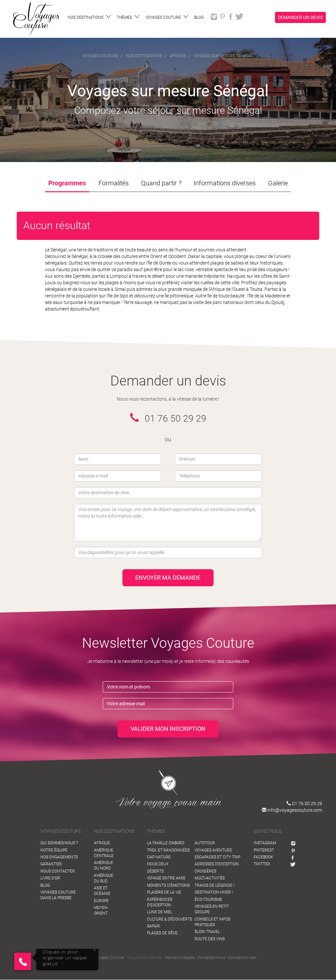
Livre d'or (50, 878)
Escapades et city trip (217, 857)
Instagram (265, 843)
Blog (45, 885)
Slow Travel (207, 931)
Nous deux (157, 864)
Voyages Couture (109, 957)
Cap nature (159, 857)
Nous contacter (57, 871)
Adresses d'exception (217, 864)
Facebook (263, 857)
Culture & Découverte (169, 919)
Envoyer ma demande (167, 577)
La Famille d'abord (165, 843)
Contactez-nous (211, 957)
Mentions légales (180, 957)
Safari (153, 926)
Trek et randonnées (168, 850)
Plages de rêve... (163, 933)
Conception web (242, 957)
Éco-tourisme (208, 899)
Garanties (51, 864)
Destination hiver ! (214, 892)
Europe (101, 900)
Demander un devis (300, 17)
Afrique (102, 843)
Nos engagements (59, 857)
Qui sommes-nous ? (59, 843)
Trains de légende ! (214, 885)
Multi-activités (210, 878)
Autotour (205, 843)
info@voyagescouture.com (294, 810)
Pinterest (264, 850)
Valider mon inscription (168, 728)
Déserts (155, 871)
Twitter (262, 864)
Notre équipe (53, 850)
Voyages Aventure (213, 850)
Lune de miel (159, 912)
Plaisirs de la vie (164, 892)
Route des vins (210, 939)
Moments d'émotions (168, 885)
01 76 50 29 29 (306, 803)
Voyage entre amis (166, 878)
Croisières (205, 871)
